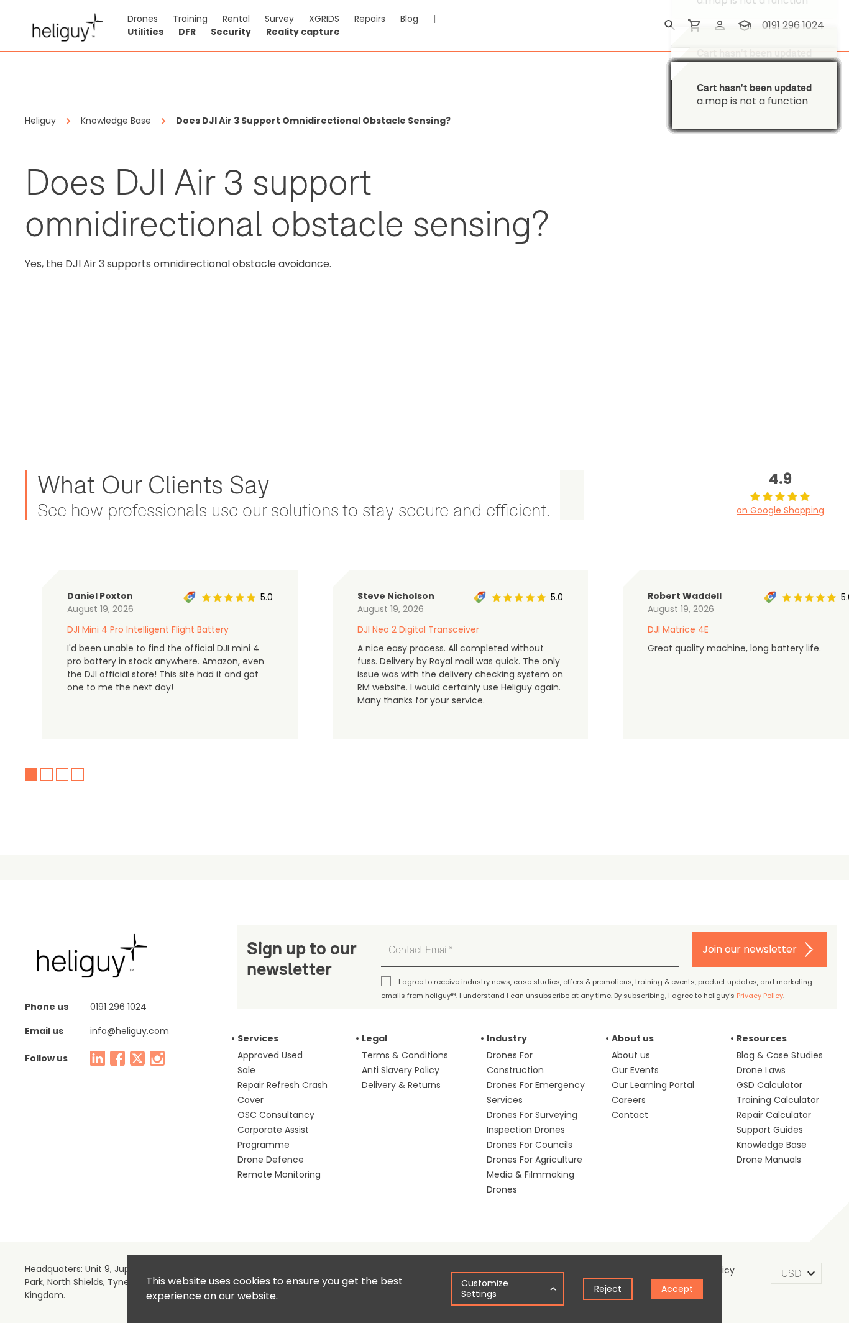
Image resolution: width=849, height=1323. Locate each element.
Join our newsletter (749, 949)
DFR (187, 31)
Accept (677, 1289)
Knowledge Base (772, 1144)
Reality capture (303, 31)
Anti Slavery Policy (400, 1070)
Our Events (635, 1070)
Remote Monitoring (279, 1174)
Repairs (369, 18)
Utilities (145, 31)
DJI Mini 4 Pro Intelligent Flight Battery (148, 629)
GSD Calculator (769, 1085)
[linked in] (97, 1058)
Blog (409, 18)
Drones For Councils (529, 1144)
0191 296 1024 (118, 1006)
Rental (236, 18)
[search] (670, 25)
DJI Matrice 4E (678, 629)
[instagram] (157, 1058)
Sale (246, 1070)
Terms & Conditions (405, 1055)
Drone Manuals (769, 1159)
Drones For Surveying (532, 1115)
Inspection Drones (526, 1130)
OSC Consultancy (275, 1115)
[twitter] (137, 1058)
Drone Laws (761, 1070)
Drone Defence (270, 1159)
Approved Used (270, 1055)
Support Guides (770, 1130)
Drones (142, 18)
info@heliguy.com (129, 1031)
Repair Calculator (774, 1115)
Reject (608, 1289)
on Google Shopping (780, 510)
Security (231, 31)
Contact (630, 1115)
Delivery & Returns (401, 1085)
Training (190, 18)
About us (631, 1055)
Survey (279, 18)
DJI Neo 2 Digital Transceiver (418, 629)
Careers (629, 1100)
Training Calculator (778, 1100)
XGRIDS (324, 18)
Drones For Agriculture (534, 1159)
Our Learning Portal (653, 1085)
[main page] (64, 25)
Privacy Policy (760, 995)
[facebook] (117, 1058)
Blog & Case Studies (780, 1055)
